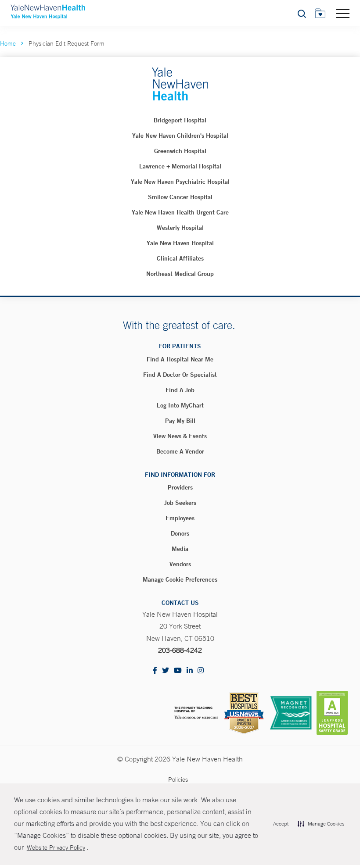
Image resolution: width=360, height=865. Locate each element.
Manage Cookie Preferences (180, 579)
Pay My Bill (180, 421)
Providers (180, 487)
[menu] (342, 13)
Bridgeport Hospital (180, 120)
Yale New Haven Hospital (180, 243)
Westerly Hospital (180, 228)
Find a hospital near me (180, 359)
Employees (180, 518)
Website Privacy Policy (56, 847)
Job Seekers (180, 503)
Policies (178, 779)
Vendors (180, 564)
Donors (180, 533)
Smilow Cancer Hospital (180, 197)
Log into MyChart (180, 405)
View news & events (180, 436)
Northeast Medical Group (180, 274)
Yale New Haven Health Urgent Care (180, 212)
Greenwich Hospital (180, 151)
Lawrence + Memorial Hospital (180, 166)
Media (180, 549)
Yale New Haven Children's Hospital (180, 135)
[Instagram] (201, 671)
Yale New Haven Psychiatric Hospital (180, 182)
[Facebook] (155, 671)
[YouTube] (178, 671)
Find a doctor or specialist (180, 375)
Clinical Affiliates (180, 258)
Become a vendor (180, 451)
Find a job (180, 390)
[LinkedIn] (190, 671)
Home (8, 43)
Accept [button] (280, 823)
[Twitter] (165, 671)
